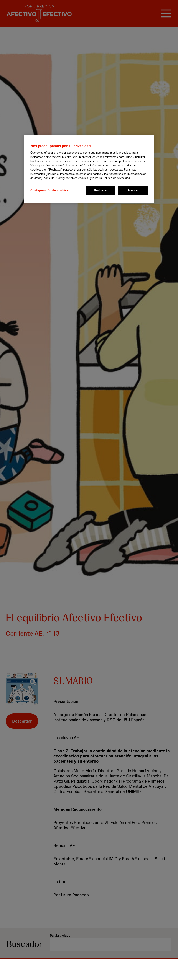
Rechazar (100, 190)
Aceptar (133, 190)
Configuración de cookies (49, 190)
